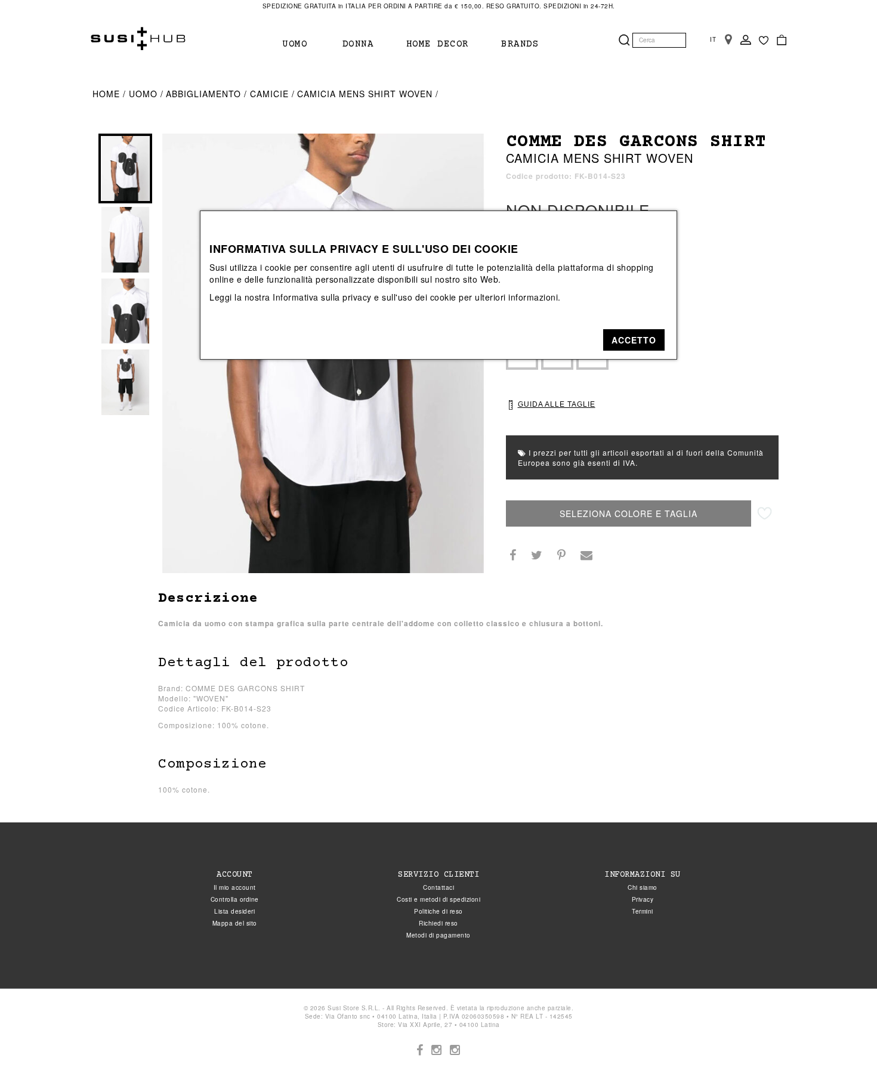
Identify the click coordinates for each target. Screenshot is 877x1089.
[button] (634, 340)
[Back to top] (843, 1055)
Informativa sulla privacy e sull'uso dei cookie (364, 297)
